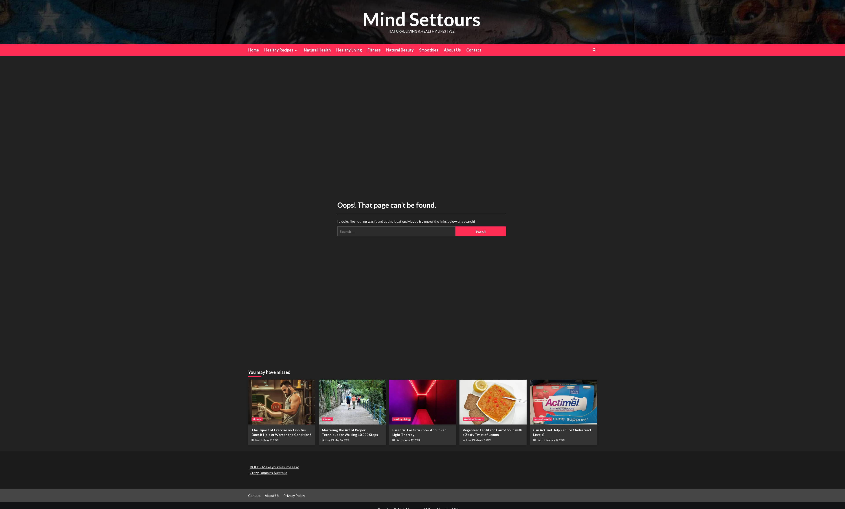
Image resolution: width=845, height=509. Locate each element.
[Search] (594, 49)
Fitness (374, 50)
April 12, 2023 (412, 440)
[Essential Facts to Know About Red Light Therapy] (422, 402)
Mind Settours (421, 19)
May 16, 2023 (342, 440)
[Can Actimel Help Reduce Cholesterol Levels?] (563, 402)
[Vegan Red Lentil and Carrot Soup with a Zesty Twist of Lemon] (493, 402)
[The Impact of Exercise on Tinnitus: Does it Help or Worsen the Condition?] (281, 402)
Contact (473, 50)
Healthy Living (349, 50)
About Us (452, 50)
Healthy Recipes (278, 50)
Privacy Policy (294, 495)
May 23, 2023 (271, 440)
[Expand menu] (295, 50)
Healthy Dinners (473, 419)
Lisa (257, 440)
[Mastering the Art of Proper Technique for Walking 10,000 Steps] (352, 402)
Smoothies (428, 50)
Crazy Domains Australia (268, 472)
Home (253, 50)
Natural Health (317, 50)
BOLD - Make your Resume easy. (274, 467)
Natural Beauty (400, 50)
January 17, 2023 (555, 440)
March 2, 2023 (483, 440)
